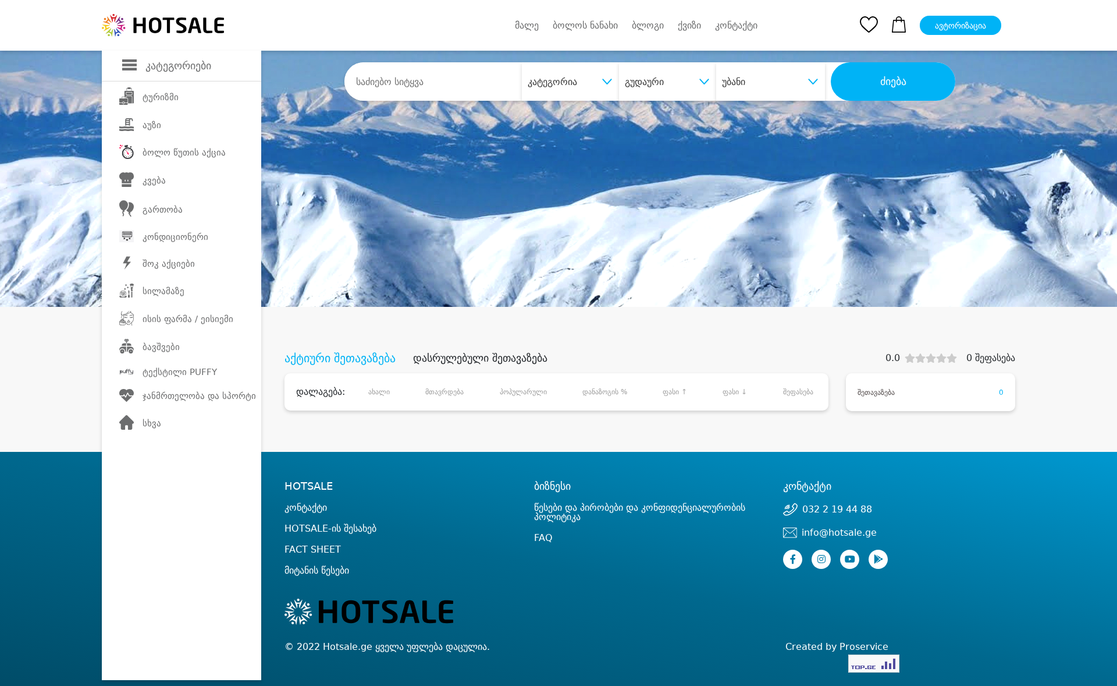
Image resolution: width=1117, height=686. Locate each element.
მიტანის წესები (316, 570)
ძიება (893, 81)
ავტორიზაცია (960, 25)
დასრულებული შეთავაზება (480, 358)
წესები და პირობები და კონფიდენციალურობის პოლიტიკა (639, 512)
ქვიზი (689, 25)
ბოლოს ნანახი (585, 25)
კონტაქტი (736, 25)
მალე (527, 25)
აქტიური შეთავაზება (340, 358)
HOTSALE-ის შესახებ (330, 528)
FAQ (543, 537)
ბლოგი (648, 25)
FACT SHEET (312, 549)
